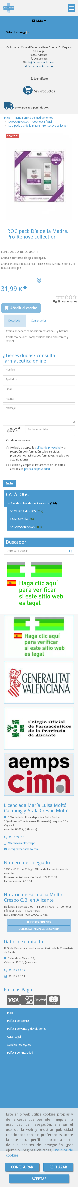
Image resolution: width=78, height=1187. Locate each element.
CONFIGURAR (22, 1167)
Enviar (9, 483)
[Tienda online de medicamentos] (8, 503)
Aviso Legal (14, 1036)
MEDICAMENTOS (25, 511)
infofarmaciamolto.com (23, 849)
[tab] (15, 321)
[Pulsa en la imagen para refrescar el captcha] (14, 429)
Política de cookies (18, 1020)
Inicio (10, 1012)
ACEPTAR (39, 1179)
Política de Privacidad (20, 1052)
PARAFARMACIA (24, 526)
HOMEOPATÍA (19, 518)
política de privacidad (48, 447)
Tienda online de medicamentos (30, 503)
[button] (39, 78)
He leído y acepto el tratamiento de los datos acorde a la (37, 466)
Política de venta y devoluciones (26, 1028)
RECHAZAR (58, 1167)
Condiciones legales (19, 1044)
